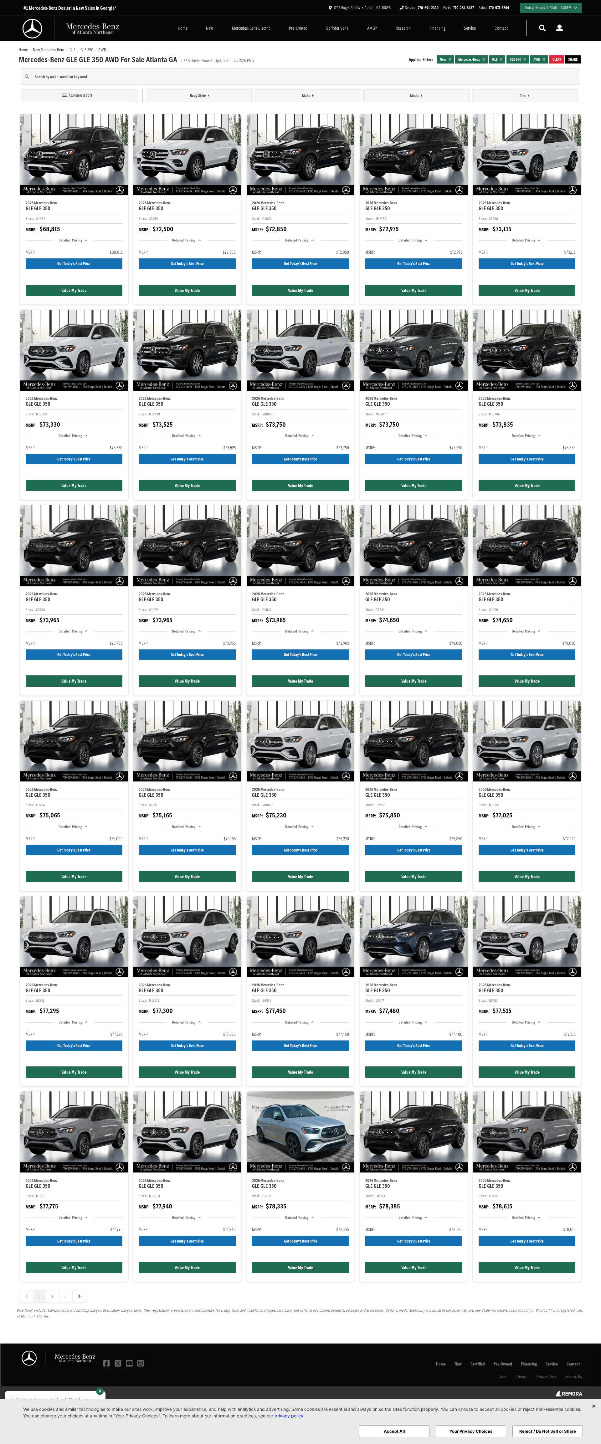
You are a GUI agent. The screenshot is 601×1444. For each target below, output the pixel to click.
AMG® (372, 28)
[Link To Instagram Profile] (141, 1362)
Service (470, 28)
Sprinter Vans (337, 28)
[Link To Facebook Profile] (107, 1362)
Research (403, 28)
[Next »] (79, 1296)
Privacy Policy (546, 1376)
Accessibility (573, 1376)
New (209, 28)
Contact (501, 28)
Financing (437, 28)
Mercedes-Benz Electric (251, 28)
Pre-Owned (298, 28)
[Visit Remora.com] (569, 1395)
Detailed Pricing (70, 240)
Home (182, 28)
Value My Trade (73, 290)
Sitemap (521, 1376)
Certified (477, 1364)
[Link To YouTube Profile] (130, 1362)
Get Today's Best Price (73, 263)
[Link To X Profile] (118, 1362)
